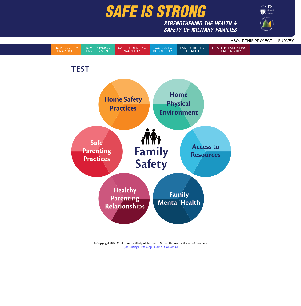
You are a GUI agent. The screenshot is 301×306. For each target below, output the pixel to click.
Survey (286, 41)
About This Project (251, 41)
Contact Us (171, 247)
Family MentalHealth (193, 49)
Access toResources (163, 49)
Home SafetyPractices (66, 49)
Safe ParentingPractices (132, 49)
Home (158, 247)
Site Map (146, 247)
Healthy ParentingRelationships (229, 49)
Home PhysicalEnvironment (98, 49)
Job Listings (131, 247)
